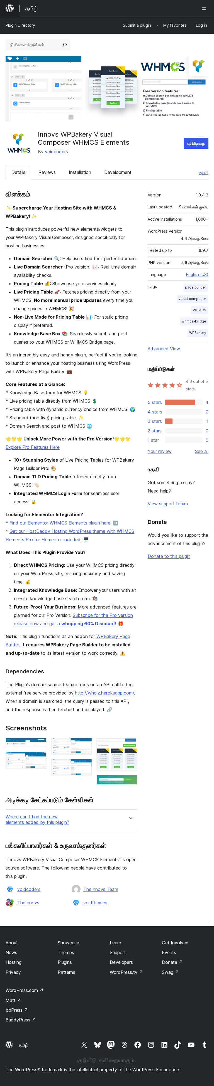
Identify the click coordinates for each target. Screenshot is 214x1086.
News (11, 952)
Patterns (66, 972)
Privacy (13, 972)
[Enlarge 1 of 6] (39, 745)
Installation (80, 172)
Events (169, 952)
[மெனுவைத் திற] (205, 8)
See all (201, 451)
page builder (195, 287)
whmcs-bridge (194, 321)
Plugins (65, 962)
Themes (66, 952)
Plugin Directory (20, 25)
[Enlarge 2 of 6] (39, 759)
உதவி (203, 172)
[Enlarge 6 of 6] (130, 782)
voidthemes (95, 902)
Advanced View (164, 348)
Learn (115, 942)
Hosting (13, 962)
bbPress (17, 1010)
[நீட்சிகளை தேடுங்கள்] (64, 44)
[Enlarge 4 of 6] (84, 766)
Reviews (47, 172)
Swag (170, 972)
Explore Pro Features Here (33, 447)
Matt (13, 1000)
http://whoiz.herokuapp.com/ (104, 693)
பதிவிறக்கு (196, 143)
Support (118, 952)
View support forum (168, 503)
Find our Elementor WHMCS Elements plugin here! (60, 523)
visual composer (192, 299)
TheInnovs (28, 902)
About (12, 942)
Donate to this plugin (169, 556)
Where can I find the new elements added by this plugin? (37, 819)
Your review (160, 451)
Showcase (68, 942)
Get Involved (175, 942)
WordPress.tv (126, 972)
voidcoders (56, 151)
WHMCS (199, 310)
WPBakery (197, 333)
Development (118, 172)
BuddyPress (21, 1020)
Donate (172, 962)
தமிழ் (23, 1045)
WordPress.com (24, 990)
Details (18, 172)
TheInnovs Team (100, 889)
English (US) (197, 274)
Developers (121, 962)
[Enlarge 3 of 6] (84, 745)
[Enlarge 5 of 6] (130, 745)
